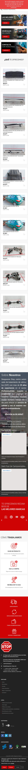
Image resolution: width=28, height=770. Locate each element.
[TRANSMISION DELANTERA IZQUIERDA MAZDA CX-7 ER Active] (14, 301)
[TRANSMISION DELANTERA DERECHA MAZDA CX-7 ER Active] (14, 326)
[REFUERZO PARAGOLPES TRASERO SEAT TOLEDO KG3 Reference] (14, 99)
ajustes (12, 763)
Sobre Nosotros (5, 688)
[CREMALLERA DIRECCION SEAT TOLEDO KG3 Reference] (14, 149)
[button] (2, 520)
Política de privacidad (7, 702)
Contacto (4, 692)
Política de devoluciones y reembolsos (10, 709)
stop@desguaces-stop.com (9, 666)
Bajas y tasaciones (6, 690)
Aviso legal (4, 704)
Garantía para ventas (7, 711)
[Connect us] (2, 735)
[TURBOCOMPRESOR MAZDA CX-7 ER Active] (14, 276)
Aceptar (4, 767)
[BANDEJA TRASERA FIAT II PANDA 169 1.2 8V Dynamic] (14, 74)
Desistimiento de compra (7, 713)
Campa (3, 686)
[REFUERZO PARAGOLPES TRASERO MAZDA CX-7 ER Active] (14, 351)
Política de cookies (6, 707)
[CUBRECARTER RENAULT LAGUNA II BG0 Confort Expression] (14, 175)
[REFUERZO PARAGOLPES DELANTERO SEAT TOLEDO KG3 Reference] (14, 124)
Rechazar (11, 767)
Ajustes (17, 767)
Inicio (3, 682)
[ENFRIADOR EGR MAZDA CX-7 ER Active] (14, 250)
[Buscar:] (13, 9)
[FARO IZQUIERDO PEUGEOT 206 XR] (14, 200)
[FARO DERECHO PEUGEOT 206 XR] (14, 225)
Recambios (4, 684)
